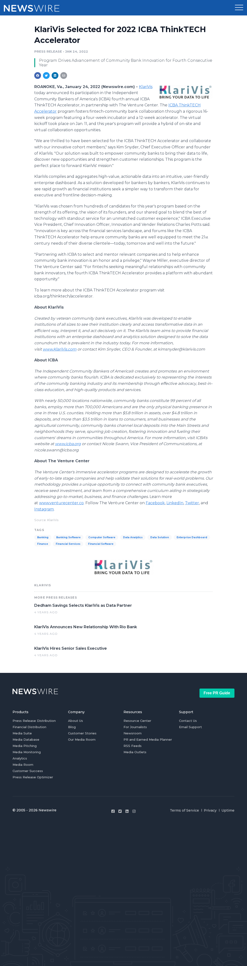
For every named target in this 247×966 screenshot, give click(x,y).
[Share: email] (63, 75)
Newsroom (133, 733)
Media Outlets (135, 752)
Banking (42, 537)
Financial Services (68, 543)
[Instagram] (134, 811)
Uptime (227, 810)
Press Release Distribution (34, 721)
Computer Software (101, 537)
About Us (75, 721)
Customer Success (28, 771)
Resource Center (137, 721)
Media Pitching (25, 746)
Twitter (192, 503)
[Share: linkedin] (55, 75)
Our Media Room (82, 739)
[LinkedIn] (127, 811)
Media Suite (22, 733)
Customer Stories (82, 733)
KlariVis (145, 86)
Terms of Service (184, 810)
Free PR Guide (217, 693)
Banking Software (68, 537)
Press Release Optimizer (33, 777)
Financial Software (100, 543)
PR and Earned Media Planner (148, 739)
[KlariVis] (185, 92)
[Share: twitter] (46, 75)
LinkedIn (174, 503)
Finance (42, 543)
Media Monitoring (27, 752)
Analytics (20, 758)
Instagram (44, 509)
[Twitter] (120, 811)
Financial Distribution (29, 727)
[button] (239, 8)
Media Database (26, 739)
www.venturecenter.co (61, 503)
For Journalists (135, 727)
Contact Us (188, 721)
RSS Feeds (133, 746)
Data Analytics (133, 537)
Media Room (23, 764)
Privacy (210, 810)
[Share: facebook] (37, 75)
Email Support (190, 727)
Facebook (155, 503)
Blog (72, 727)
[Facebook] (113, 811)
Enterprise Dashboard (192, 537)
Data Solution (159, 537)
